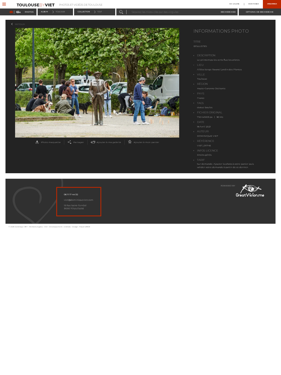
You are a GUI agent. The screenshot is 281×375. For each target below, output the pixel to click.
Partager (78, 142)
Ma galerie (234, 4)
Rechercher (228, 12)
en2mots (67, 227)
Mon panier (253, 4)
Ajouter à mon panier (146, 142)
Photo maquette (51, 142)
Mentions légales (36, 227)
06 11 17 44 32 (71, 194)
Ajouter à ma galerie (109, 142)
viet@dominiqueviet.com (78, 199)
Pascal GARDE (84, 227)
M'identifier (272, 4)
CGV (45, 227)
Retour (20, 24)
